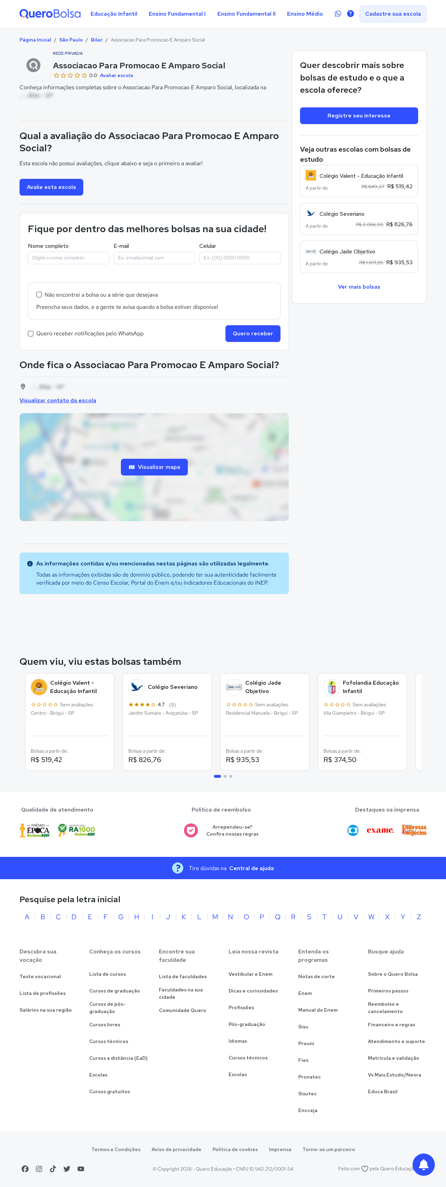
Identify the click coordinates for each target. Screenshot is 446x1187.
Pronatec (309, 1077)
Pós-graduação (247, 1024)
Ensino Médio (305, 13)
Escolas (98, 1075)
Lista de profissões (43, 993)
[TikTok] (53, 1168)
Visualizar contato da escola (58, 400)
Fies (303, 1060)
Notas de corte (316, 976)
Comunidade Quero (182, 1010)
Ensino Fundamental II (246, 13)
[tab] (217, 776)
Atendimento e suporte (396, 1041)
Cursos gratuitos (109, 1091)
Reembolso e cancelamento (385, 1007)
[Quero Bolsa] (50, 14)
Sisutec (307, 1093)
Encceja (307, 1110)
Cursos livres (104, 1024)
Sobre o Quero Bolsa (393, 974)
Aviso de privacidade (176, 1149)
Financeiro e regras (391, 1024)
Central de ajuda (251, 868)
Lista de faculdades (183, 976)
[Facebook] (25, 1168)
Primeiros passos (388, 991)
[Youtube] (80, 1168)
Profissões (241, 1007)
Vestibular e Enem (250, 974)
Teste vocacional (40, 976)
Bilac (97, 40)
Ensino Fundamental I (177, 13)
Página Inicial (35, 40)
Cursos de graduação (114, 991)
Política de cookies (235, 1149)
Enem (305, 993)
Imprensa (280, 1149)
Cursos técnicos (108, 1041)
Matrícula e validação (393, 1058)
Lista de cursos (107, 974)
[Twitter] (66, 1168)
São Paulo (71, 40)
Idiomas (238, 1041)
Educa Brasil (383, 1091)
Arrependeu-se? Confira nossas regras (232, 830)
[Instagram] (39, 1168)
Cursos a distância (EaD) (118, 1058)
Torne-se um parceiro (328, 1149)
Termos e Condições (115, 1149)
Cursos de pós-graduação (107, 1007)
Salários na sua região (46, 1010)
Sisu (303, 1027)
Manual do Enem (318, 1010)
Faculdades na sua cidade (181, 993)
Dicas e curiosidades (253, 991)
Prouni (306, 1043)
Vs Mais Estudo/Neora (394, 1075)
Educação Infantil (114, 13)
